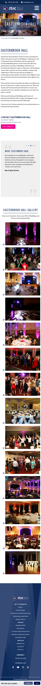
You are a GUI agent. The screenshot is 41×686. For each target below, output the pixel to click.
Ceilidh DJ (20, 646)
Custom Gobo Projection (21, 631)
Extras (20, 622)
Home (3, 38)
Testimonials (20, 610)
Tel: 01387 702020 (7, 120)
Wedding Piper (20, 625)
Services (20, 640)
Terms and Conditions (20, 616)
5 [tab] (35, 146)
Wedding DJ (20, 643)
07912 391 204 (13, 2)
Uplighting (20, 628)
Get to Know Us (20, 604)
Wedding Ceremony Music (20, 634)
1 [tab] (26, 146)
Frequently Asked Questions (20, 613)
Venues (8, 38)
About (20, 607)
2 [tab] (29, 146)
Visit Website (8, 127)
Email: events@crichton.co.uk (11, 122)
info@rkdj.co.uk (28, 2)
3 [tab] (31, 146)
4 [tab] (33, 146)
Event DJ (20, 649)
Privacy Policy (20, 619)
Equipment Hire (20, 637)
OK (37, 683)
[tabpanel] (20, 162)
